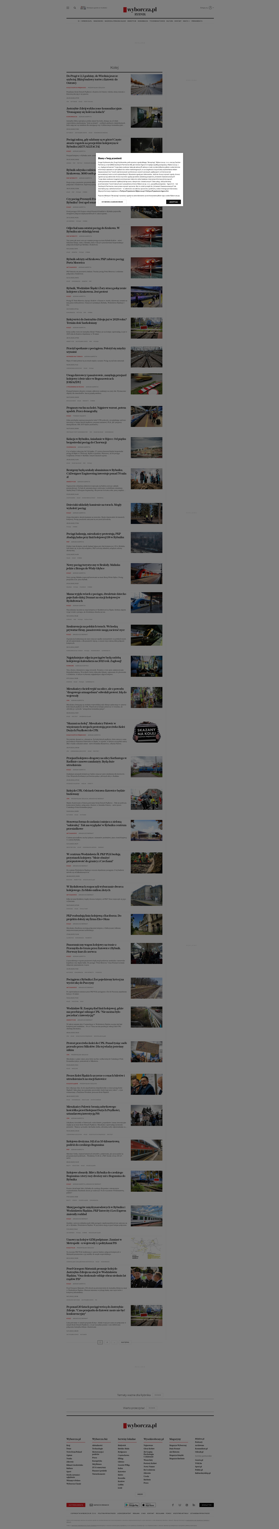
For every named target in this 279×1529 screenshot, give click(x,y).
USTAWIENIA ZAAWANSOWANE (112, 202)
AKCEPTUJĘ (173, 202)
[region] (139, 179)
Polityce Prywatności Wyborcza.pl (132, 191)
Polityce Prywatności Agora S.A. (157, 191)
